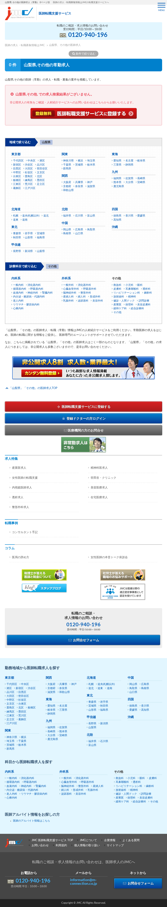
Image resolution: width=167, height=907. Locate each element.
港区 (42, 160)
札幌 (15, 215)
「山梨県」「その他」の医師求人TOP (33, 388)
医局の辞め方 (20, 557)
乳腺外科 (68, 300)
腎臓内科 (47, 293)
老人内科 (18, 300)
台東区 (17, 176)
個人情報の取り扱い (87, 845)
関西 (65, 175)
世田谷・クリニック (103, 477)
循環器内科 (19, 289)
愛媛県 (141, 215)
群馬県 (67, 168)
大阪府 (67, 182)
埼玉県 (91, 160)
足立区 (41, 184)
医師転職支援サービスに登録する (86, 406)
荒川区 (29, 184)
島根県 (67, 233)
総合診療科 (137, 308)
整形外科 (85, 293)
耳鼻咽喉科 (132, 289)
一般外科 (68, 285)
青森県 (17, 233)
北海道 (16, 209)
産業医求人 (19, 467)
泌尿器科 (83, 300)
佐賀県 (129, 178)
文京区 (41, 172)
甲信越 (16, 244)
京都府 (67, 186)
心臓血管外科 (71, 289)
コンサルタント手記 (25, 532)
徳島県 (117, 215)
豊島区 (29, 176)
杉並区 (29, 172)
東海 (115, 154)
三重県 (117, 165)
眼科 (140, 285)
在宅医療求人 (99, 497)
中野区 (17, 172)
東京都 (16, 154)
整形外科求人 (20, 507)
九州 (115, 171)
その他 (117, 312)
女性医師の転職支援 (25, 477)
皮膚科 (117, 289)
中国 (65, 223)
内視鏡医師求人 (22, 487)
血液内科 (18, 293)
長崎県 (141, 178)
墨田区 (41, 180)
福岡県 (117, 178)
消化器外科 (84, 285)
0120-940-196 (87, 35)
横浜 (80, 160)
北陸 (65, 209)
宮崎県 (141, 182)
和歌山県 (68, 190)
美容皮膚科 (144, 304)
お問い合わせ (40, 845)
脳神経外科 (69, 293)
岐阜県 (141, 160)
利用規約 (61, 845)
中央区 (31, 160)
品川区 (41, 165)
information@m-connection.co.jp (83, 882)
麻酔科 (148, 293)
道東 (15, 220)
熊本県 (117, 182)
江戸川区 (30, 188)
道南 (24, 220)
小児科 (129, 285)
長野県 (17, 251)
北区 (39, 176)
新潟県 (29, 251)
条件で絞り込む (86, 53)
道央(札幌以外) (30, 215)
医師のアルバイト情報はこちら (31, 821)
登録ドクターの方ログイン (86, 418)
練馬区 (29, 180)
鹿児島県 (118, 186)
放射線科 (118, 296)
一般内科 (18, 285)
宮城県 (41, 233)
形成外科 (95, 296)
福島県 (41, 237)
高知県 (117, 220)
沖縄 (115, 227)
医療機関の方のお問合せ (86, 430)
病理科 (129, 304)
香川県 (129, 215)
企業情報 (109, 840)
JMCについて (88, 840)
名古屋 (129, 160)
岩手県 (29, 233)
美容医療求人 (99, 487)
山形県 (29, 237)
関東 (65, 154)
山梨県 (41, 251)
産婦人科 (68, 296)
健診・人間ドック (124, 300)
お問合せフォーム (85, 640)
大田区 (29, 168)
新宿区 (17, 165)
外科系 (66, 278)
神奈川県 (68, 160)
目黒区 (17, 168)
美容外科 (97, 300)
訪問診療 (144, 300)
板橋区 (17, 180)
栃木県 (91, 165)
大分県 (129, 182)
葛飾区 (17, 188)
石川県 (79, 215)
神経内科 (32, 293)
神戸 (89, 182)
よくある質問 (131, 840)
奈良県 (79, 186)
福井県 (67, 215)
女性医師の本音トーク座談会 (109, 557)
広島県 (79, 229)
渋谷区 (29, 165)
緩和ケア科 (120, 308)
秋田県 (17, 237)
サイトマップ (115, 845)
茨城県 (79, 165)
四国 (115, 209)
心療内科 (18, 308)
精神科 (132, 296)
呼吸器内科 (36, 289)
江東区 (17, 184)
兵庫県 (79, 182)
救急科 (117, 285)
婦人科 (82, 296)
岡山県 (67, 229)
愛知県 (117, 160)
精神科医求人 (99, 467)
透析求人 (17, 497)
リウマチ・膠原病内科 (26, 304)
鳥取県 (91, 229)
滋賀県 (91, 186)
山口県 (79, 233)
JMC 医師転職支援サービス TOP (52, 840)
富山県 (91, 215)
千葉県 (67, 165)
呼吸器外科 (89, 289)
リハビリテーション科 (126, 293)
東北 (14, 227)
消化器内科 (34, 285)
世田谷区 (42, 168)
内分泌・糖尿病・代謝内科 (29, 296)
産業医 (117, 304)
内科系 (16, 278)
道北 (46, 215)
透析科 (147, 289)
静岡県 (129, 165)
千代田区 (18, 160)
